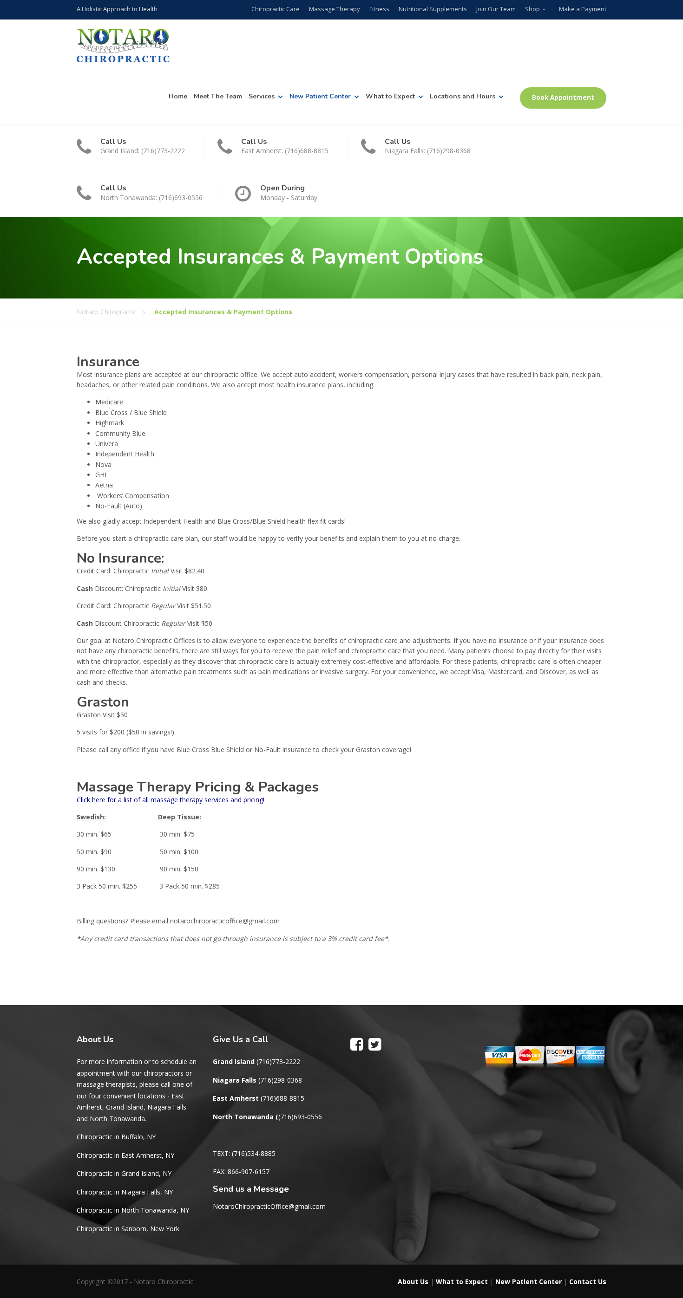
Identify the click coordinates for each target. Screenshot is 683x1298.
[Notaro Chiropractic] (123, 45)
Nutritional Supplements (433, 9)
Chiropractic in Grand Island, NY (124, 1173)
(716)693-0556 (300, 1116)
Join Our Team (496, 9)
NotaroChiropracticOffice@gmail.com (269, 1206)
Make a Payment (582, 9)
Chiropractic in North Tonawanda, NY (133, 1210)
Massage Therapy (334, 9)
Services (262, 96)
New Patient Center (320, 96)
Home (178, 96)
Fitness (379, 9)
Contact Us (587, 1281)
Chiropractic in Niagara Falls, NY (125, 1192)
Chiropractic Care (275, 9)
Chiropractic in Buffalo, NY (116, 1136)
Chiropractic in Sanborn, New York (128, 1228)
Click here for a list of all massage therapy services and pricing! (170, 799)
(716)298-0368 (280, 1080)
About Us (413, 1281)
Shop (532, 9)
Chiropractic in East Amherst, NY (125, 1155)
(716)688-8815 (282, 1098)
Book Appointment (563, 97)
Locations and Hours (462, 96)
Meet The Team (218, 96)
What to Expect (390, 96)
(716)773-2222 (278, 1061)
